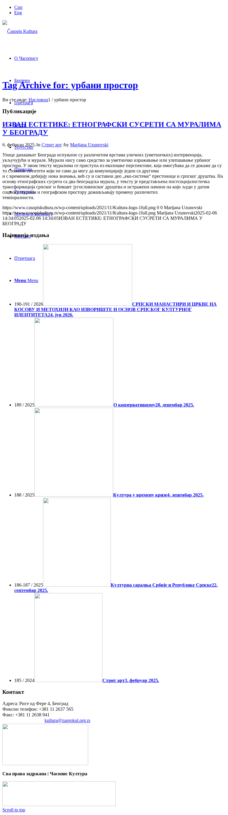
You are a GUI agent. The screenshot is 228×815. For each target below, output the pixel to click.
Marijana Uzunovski (89, 144)
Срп (18, 7)
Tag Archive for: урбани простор (70, 85)
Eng (18, 12)
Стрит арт (52, 144)
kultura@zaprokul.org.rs (67, 720)
